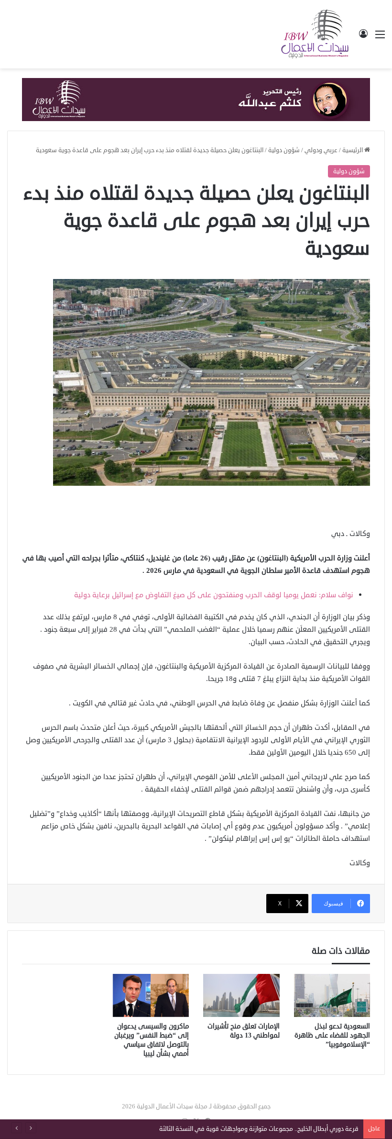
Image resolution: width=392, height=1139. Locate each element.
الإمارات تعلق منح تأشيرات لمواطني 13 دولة (243, 1031)
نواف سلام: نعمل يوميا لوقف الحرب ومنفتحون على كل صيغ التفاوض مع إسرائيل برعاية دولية (213, 595)
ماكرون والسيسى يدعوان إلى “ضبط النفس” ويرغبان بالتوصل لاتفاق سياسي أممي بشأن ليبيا (151, 1040)
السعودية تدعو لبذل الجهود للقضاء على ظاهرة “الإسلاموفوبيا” (332, 1035)
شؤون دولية (284, 150)
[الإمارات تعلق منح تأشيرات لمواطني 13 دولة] (241, 995)
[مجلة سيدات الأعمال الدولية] (315, 34)
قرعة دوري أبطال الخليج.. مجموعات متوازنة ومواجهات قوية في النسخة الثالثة (259, 1129)
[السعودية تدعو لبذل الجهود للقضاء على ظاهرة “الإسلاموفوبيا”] (332, 995)
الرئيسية (353, 150)
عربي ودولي (321, 150)
